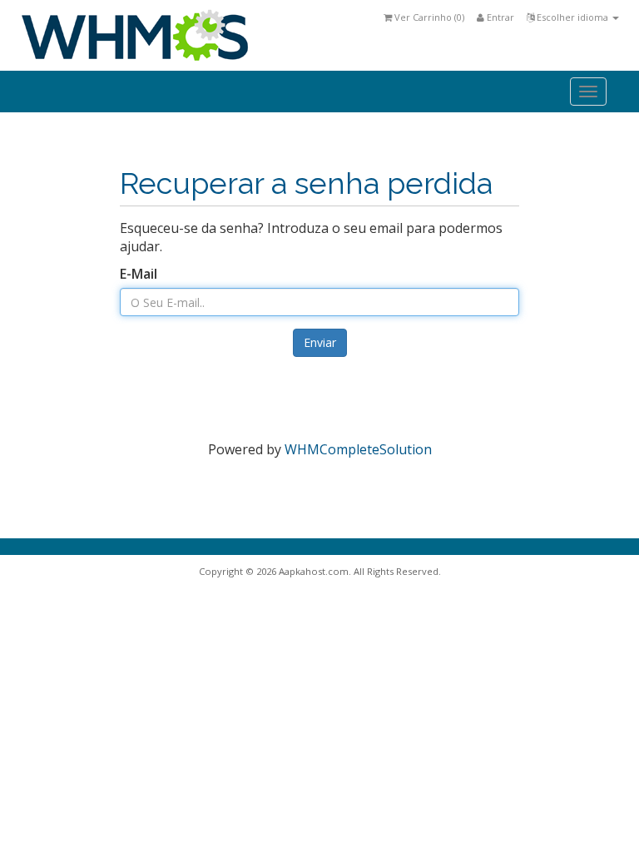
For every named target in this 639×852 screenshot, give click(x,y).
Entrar (499, 17)
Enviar (320, 342)
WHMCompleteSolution (358, 449)
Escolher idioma (572, 17)
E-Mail (138, 274)
